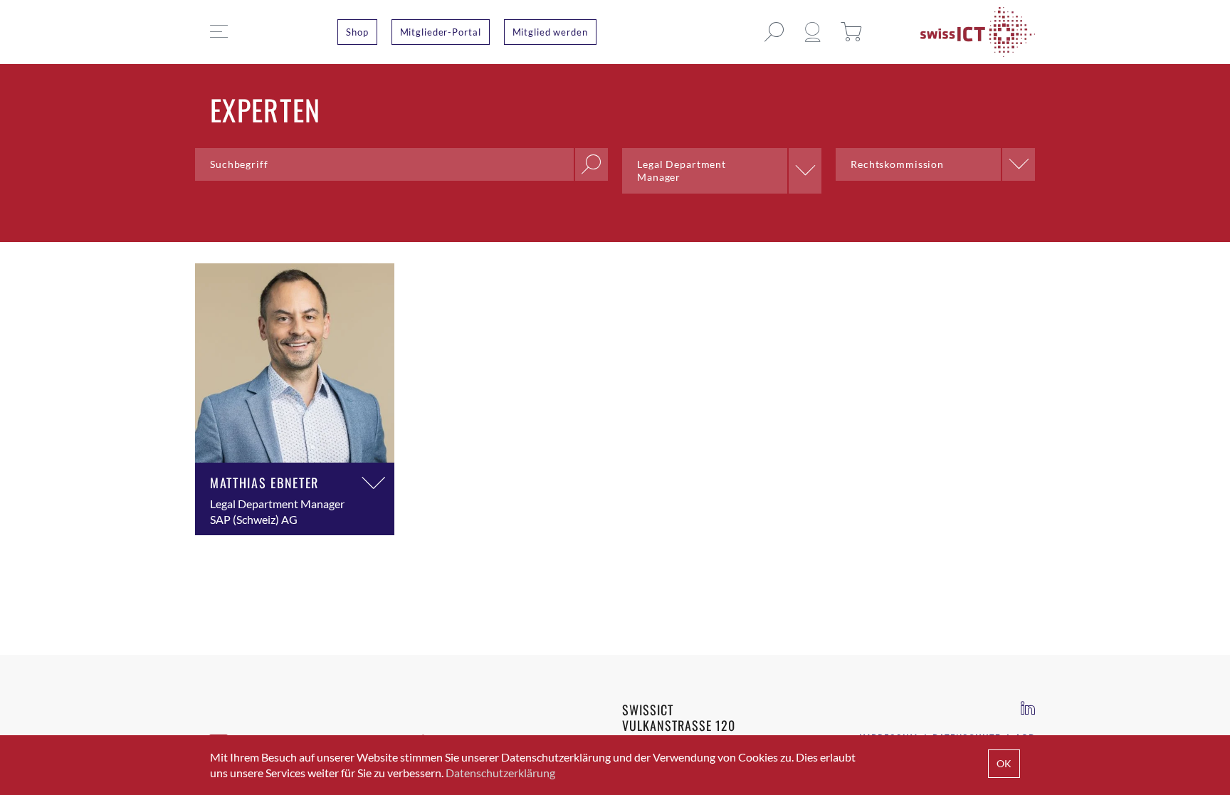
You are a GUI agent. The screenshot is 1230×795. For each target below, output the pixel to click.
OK (1004, 763)
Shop (357, 32)
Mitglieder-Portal (440, 32)
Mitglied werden (550, 32)
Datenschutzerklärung (500, 772)
